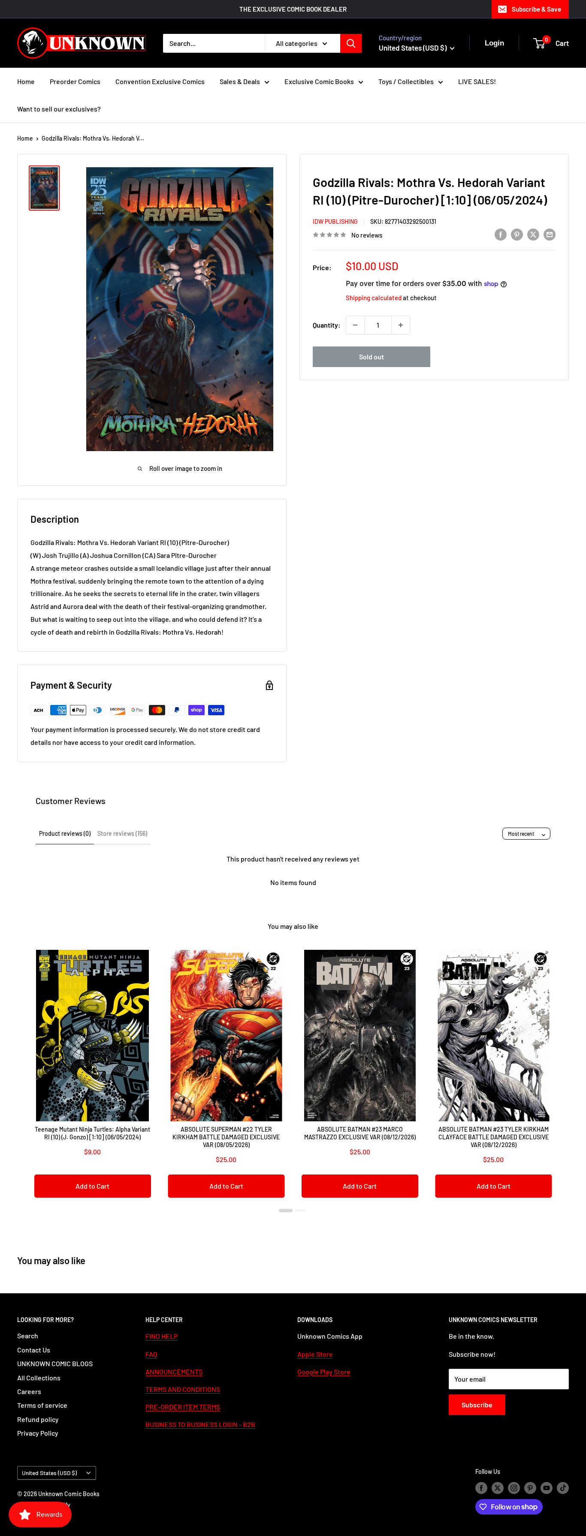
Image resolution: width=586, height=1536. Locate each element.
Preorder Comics (75, 81)
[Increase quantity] (401, 325)
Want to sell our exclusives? (59, 109)
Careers (29, 1391)
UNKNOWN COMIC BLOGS (55, 1363)
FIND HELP (161, 1336)
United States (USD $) (49, 1472)
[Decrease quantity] (355, 325)
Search (27, 1335)
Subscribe (477, 1404)
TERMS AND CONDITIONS (182, 1389)
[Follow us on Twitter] (498, 1488)
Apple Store (315, 1354)
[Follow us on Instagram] (514, 1488)
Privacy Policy (37, 1433)
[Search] (351, 43)
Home (26, 81)
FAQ (151, 1354)
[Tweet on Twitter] (533, 234)
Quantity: (327, 325)
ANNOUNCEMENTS (173, 1371)
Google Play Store (323, 1371)
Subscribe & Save (536, 9)
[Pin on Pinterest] (517, 234)
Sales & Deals (240, 81)
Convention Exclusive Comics (160, 81)
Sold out (371, 356)
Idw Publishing (335, 221)
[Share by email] (550, 234)
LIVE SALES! (477, 81)
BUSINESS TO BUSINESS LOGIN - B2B (200, 1424)
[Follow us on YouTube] (547, 1488)
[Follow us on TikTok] (563, 1488)
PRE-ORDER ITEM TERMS (182, 1407)
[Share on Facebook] (501, 234)
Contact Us (33, 1350)
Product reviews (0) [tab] (65, 833)
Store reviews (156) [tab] (122, 833)
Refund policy (38, 1419)
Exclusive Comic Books (319, 81)
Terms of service (42, 1405)
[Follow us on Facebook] (481, 1488)
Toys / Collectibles (406, 81)
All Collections (38, 1377)
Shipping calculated (374, 297)
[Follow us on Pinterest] (530, 1488)
